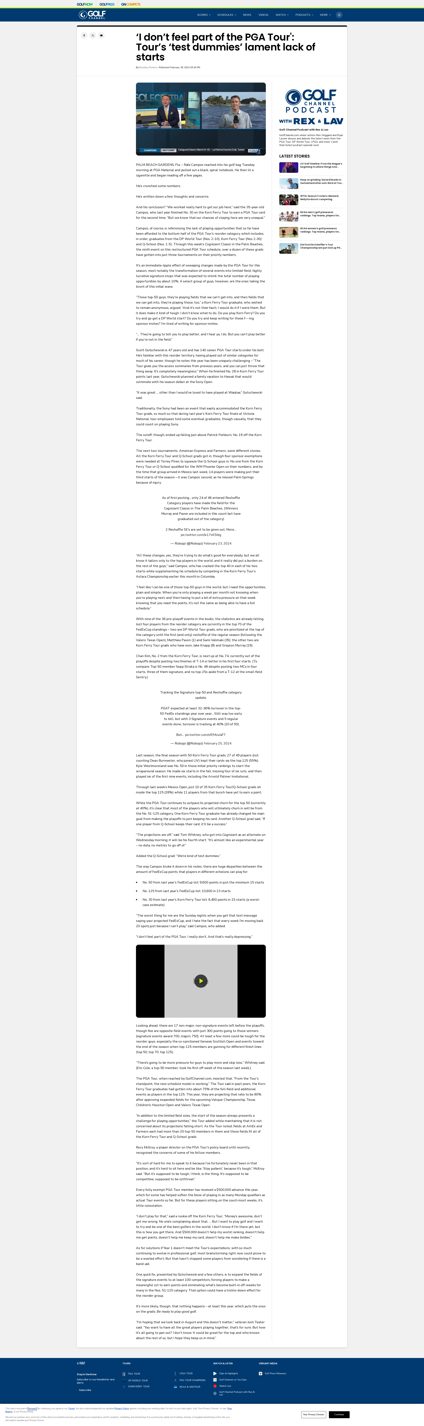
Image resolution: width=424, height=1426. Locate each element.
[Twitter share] (92, 35)
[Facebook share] (84, 35)
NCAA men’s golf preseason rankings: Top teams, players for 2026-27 (319, 214)
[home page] (92, 15)
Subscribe (85, 1390)
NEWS (247, 15)
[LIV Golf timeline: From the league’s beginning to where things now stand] (288, 167)
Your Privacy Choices (313, 1414)
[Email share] (101, 35)
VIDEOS (263, 15)
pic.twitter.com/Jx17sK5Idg (201, 535)
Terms (71, 1408)
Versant (32, 1408)
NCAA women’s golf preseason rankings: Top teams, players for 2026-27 (319, 230)
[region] (212, 1415)
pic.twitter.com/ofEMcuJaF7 (205, 735)
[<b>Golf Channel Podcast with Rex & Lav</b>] (311, 107)
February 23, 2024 (217, 543)
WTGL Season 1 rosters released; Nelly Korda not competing (319, 197)
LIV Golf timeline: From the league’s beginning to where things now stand (321, 165)
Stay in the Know (87, 1374)
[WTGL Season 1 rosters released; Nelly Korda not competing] (288, 199)
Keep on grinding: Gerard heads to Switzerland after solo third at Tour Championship (321, 181)
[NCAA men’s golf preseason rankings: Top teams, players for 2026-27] (288, 216)
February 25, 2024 (217, 743)
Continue (339, 1414)
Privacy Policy (122, 1408)
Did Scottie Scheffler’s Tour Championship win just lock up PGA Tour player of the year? (321, 246)
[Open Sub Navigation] (210, 15)
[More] (339, 15)
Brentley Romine (148, 67)
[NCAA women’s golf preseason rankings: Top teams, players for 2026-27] (288, 232)
